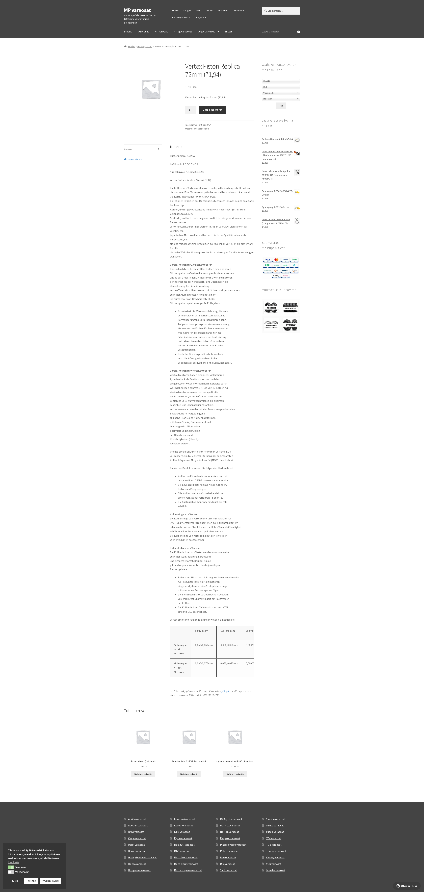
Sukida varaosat (275, 825)
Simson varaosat (275, 819)
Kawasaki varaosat (184, 819)
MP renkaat (161, 31)
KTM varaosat (182, 831)
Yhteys (228, 31)
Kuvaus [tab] (128, 149)
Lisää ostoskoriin (212, 109)
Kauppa (187, 10)
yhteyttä (226, 691)
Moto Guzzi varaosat (185, 857)
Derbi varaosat (136, 844)
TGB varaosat (274, 844)
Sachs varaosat (228, 870)
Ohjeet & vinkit (206, 31)
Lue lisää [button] (13, 862)
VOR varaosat (273, 864)
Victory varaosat (275, 857)
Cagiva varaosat (137, 838)
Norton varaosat (229, 831)
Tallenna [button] (31, 880)
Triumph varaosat (276, 851)
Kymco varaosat (183, 838)
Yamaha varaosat (275, 870)
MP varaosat (137, 10)
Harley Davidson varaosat (142, 857)
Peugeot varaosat (230, 838)
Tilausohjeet (239, 10)
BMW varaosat (136, 831)
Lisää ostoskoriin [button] (143, 774)
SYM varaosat (273, 838)
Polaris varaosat (229, 851)
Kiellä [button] (15, 880)
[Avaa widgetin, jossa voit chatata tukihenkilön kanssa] (407, 886)
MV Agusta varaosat (231, 819)
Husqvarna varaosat (139, 870)
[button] (11, 867)
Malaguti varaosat (184, 844)
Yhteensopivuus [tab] (133, 159)
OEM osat (143, 31)
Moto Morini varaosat (186, 864)
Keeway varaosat (183, 825)
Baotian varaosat (138, 825)
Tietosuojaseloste (181, 17)
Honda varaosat (137, 864)
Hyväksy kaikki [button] (50, 880)
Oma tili (209, 10)
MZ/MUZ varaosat (230, 825)
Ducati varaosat (137, 851)
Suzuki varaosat (275, 831)
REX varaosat (227, 864)
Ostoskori (223, 10)
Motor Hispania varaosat (188, 870)
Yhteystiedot (200, 17)
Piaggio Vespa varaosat (233, 844)
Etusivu (175, 10)
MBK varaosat (182, 851)
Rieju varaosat (228, 857)
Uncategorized (144, 46)
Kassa (199, 10)
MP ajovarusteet (183, 31)
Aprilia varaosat (137, 819)
